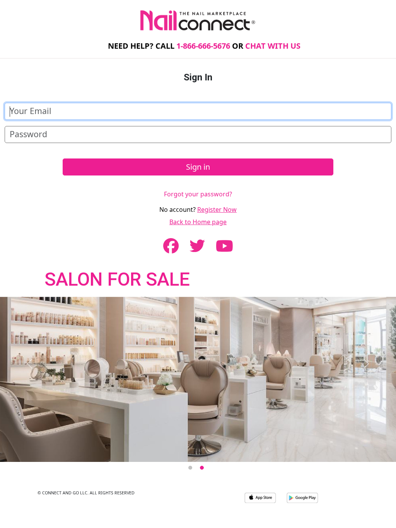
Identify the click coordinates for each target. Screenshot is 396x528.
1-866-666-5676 (203, 46)
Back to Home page (198, 222)
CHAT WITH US (272, 46)
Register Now (217, 209)
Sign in (198, 167)
